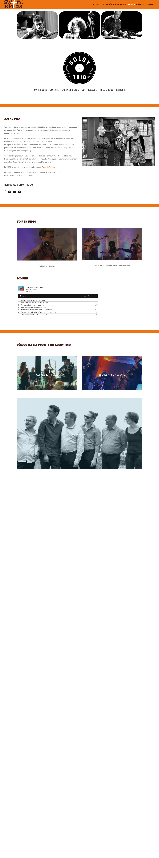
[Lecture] (21, 296)
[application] (58, 296)
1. (32, 300)
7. (33, 314)
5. (35, 310)
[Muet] (89, 296)
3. (31, 305)
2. (33, 303)
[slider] (94, 296)
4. (32, 307)
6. (37, 312)
